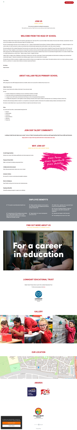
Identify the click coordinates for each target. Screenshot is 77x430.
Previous (2, 329)
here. (44, 287)
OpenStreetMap (70, 378)
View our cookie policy (17, 420)
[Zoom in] (74, 367)
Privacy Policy (38, 428)
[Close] (20, 418)
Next (74, 329)
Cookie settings (11, 425)
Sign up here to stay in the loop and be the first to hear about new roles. (38, 137)
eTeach (38, 424)
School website (69, 2)
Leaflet (66, 378)
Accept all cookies (11, 422)
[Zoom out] (74, 376)
